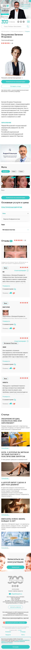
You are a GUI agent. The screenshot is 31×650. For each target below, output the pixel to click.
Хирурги (8, 635)
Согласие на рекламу (21, 628)
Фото (4, 167)
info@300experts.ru (16, 594)
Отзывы (23, 632)
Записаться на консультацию (15, 81)
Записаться (15, 567)
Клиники (8, 632)
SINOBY (20, 630)
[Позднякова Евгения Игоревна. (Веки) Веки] (15, 182)
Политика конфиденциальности (9, 627)
